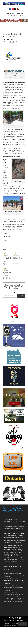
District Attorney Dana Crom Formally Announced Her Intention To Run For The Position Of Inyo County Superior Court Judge (14, 554)
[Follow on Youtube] (18, 9)
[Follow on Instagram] (13, 9)
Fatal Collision (19, 535)
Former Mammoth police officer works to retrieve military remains (7, 259)
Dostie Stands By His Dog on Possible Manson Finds (17, 259)
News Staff (7, 41)
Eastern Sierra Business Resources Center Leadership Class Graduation (14, 568)
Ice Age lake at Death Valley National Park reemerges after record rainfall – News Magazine (13, 573)
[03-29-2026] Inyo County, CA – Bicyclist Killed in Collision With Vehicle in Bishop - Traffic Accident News (14, 519)
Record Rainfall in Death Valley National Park (14, 596)
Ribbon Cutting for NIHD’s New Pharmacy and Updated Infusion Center (14, 561)
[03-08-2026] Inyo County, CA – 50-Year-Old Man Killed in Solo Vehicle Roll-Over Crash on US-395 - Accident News (14, 533)
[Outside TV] (14, 481)
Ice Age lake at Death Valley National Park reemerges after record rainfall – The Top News (13, 587)
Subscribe (21, 295)
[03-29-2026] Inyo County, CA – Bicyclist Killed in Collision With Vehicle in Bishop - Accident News (14, 526)
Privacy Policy (6, 625)
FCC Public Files (14, 321)
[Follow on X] (15, 9)
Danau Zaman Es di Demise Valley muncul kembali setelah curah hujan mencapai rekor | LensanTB (14, 580)
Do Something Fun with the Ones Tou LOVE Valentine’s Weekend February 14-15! (13, 545)
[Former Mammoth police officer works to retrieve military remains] (7, 254)
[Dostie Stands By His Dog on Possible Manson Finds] (17, 254)
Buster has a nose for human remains (7, 273)
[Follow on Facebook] (10, 9)
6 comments (16, 42)
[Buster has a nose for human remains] (7, 269)
